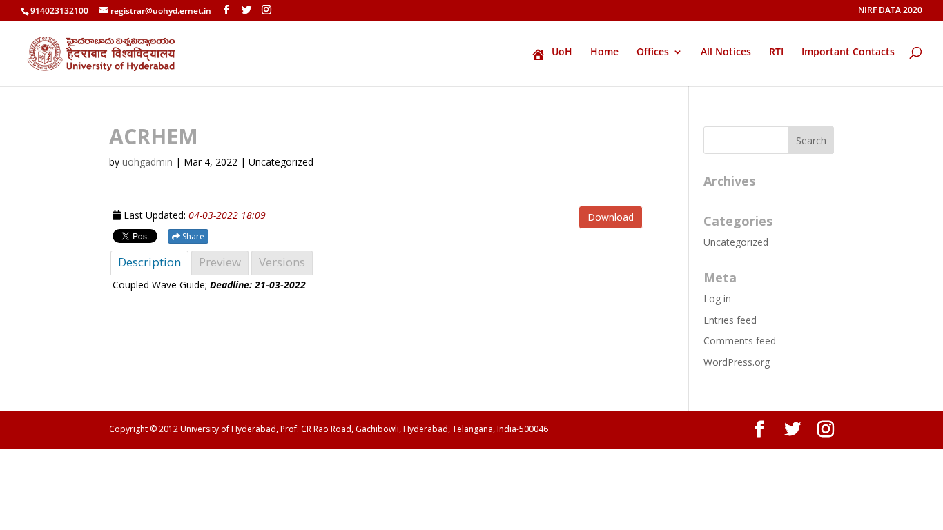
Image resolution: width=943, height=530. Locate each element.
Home (604, 52)
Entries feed (730, 319)
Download (610, 217)
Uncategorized (735, 241)
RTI (776, 52)
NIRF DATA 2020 (890, 11)
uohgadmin (147, 161)
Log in (717, 298)
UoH (562, 52)
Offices (652, 52)
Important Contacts (848, 52)
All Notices (726, 52)
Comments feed (739, 340)
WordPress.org (736, 362)
